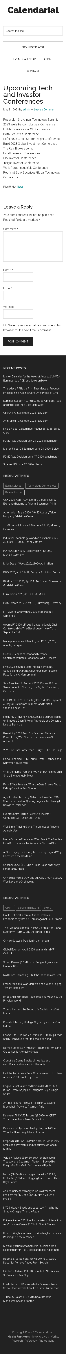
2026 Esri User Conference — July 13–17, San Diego (33, 750)
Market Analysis (39, 1336)
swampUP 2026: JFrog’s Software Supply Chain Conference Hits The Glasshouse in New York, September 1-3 (30, 628)
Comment (10, 229)
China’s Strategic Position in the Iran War (26, 940)
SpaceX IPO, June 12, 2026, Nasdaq (23, 464)
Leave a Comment (44, 109)
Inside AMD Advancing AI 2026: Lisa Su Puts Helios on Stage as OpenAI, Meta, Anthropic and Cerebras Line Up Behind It (32, 720)
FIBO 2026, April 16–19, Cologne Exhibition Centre (31, 572)
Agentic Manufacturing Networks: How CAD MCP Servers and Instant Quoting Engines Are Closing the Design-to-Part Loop (33, 801)
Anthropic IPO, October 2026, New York (25, 420)
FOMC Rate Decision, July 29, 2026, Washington (30, 440)
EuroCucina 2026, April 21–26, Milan (24, 594)
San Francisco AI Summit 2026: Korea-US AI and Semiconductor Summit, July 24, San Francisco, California (31, 687)
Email (7, 288)
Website (8, 307)
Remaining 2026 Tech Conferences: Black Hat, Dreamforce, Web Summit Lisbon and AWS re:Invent (29, 737)
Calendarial (33, 10)
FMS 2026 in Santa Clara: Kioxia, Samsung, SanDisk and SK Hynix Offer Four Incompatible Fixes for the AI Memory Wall (30, 670)
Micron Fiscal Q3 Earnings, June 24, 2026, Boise (30, 448)
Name (8, 270)
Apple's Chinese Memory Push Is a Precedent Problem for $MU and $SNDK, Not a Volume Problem (29, 1195)
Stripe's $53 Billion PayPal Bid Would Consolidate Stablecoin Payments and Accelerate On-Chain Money (31, 1145)
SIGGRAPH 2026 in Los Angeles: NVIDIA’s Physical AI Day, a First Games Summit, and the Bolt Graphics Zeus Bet (32, 704)
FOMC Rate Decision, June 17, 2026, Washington (31, 456)
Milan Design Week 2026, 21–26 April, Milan (28, 563)
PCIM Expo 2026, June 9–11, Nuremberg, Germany (32, 603)
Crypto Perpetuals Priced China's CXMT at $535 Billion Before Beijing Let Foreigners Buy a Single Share (30, 1090)
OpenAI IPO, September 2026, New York (25, 412)
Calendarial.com (44, 1332)
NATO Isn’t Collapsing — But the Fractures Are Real (32, 975)
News (20, 186)
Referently (31, 1340)
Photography (46, 1340)
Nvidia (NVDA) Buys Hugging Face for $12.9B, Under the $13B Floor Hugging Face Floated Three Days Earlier (31, 1178)
